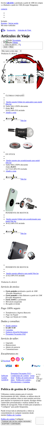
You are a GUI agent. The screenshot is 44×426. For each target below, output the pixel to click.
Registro (4, 23)
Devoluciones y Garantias (20, 382)
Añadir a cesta (11, 113)
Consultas (9, 330)
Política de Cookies (23, 380)
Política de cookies (8, 419)
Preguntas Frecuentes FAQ (16, 334)
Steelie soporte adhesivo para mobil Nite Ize (22, 273)
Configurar (19, 419)
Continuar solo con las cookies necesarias (16, 421)
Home (3, 30)
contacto (4, 9)
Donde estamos (11, 326)
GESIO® (4, 380)
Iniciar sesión (13, 23)
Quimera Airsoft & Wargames (17, 332)
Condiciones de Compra (20, 376)
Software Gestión (4, 377)
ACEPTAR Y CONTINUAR (11, 424)
